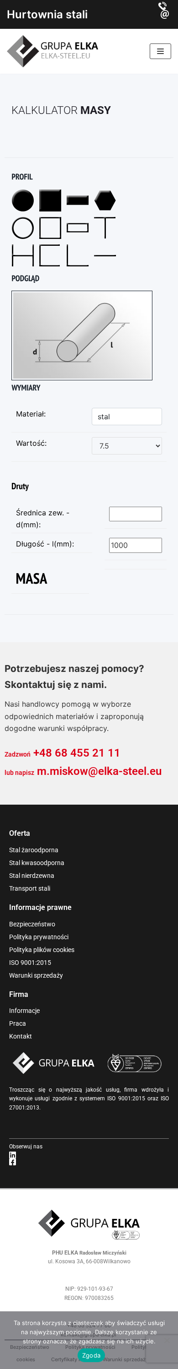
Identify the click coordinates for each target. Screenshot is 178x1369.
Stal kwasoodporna (36, 862)
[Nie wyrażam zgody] (166, 1340)
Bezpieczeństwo (32, 924)
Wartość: (31, 443)
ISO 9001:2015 (30, 962)
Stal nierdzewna (31, 875)
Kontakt (20, 1036)
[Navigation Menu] (160, 51)
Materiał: (31, 413)
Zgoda (91, 1355)
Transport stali (29, 888)
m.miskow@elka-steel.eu (99, 771)
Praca (17, 1023)
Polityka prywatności (38, 937)
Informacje (24, 1010)
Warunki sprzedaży (36, 975)
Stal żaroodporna (33, 850)
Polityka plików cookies (41, 949)
